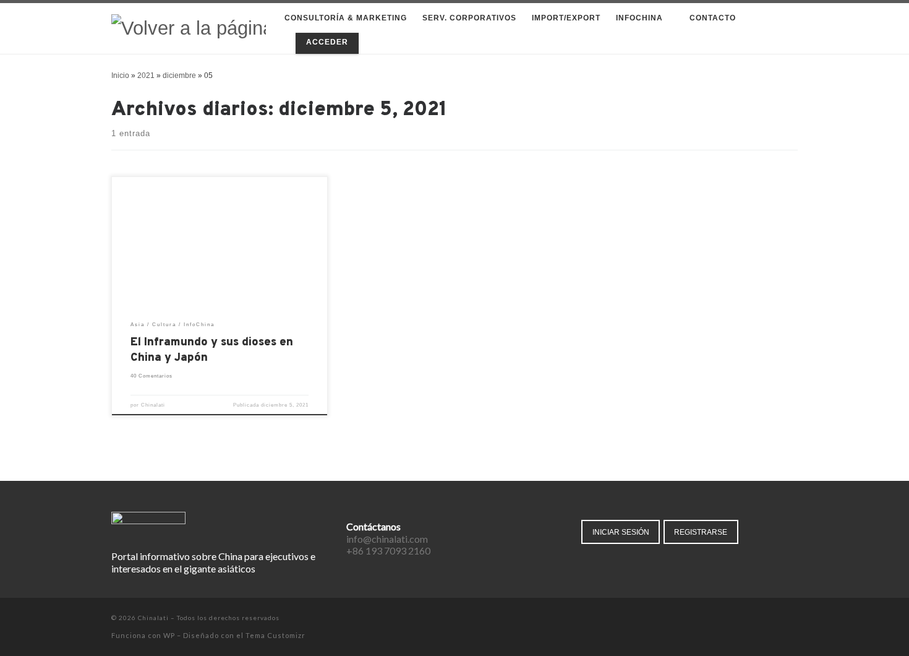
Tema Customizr (275, 635)
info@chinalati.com (387, 539)
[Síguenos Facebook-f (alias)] (742, 619)
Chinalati (153, 405)
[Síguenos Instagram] (777, 619)
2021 (146, 75)
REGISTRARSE (700, 532)
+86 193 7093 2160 (388, 550)
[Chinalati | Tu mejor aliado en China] (188, 27)
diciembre (179, 75)
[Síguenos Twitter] (759, 619)
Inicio (120, 75)
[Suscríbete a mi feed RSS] (794, 619)
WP (169, 635)
